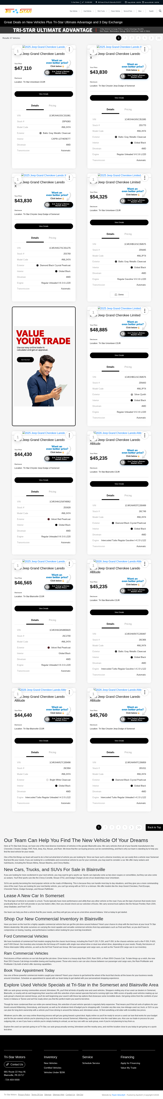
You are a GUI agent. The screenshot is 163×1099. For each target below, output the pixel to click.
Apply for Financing (130, 1063)
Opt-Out (79, 1095)
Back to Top (154, 827)
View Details (43, 94)
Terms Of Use (37, 1095)
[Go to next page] (151, 38)
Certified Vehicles (52, 1067)
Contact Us (16, 1064)
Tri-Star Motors (10, 1095)
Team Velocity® (118, 1095)
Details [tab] (35, 105)
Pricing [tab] (52, 105)
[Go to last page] (159, 38)
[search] (160, 11)
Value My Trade (128, 1067)
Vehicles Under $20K (54, 1072)
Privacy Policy (24, 1095)
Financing (127, 1057)
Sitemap (47, 1095)
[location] (96, 2)
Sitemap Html (58, 1095)
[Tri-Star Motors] (18, 11)
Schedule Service (91, 1063)
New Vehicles (50, 1063)
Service (87, 1057)
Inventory (50, 1057)
